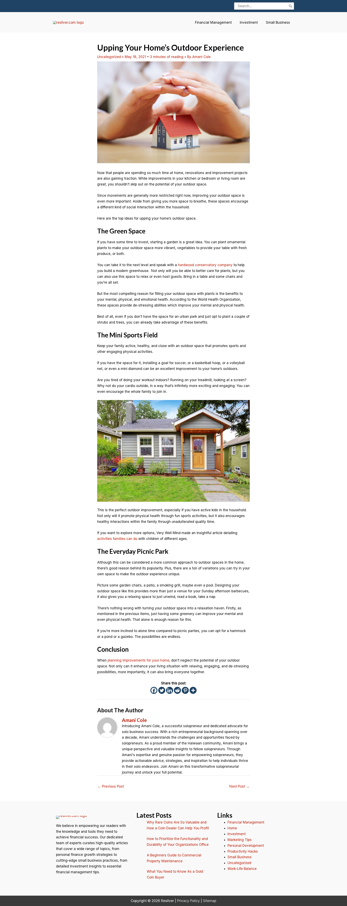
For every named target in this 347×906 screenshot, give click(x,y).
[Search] (291, 6)
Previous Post (111, 786)
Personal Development (246, 846)
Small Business (278, 22)
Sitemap (209, 901)
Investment (249, 22)
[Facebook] (153, 690)
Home (232, 828)
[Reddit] (177, 690)
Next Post (239, 786)
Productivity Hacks (243, 851)
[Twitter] (161, 690)
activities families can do (117, 539)
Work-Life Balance (242, 869)
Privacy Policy (188, 901)
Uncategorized (109, 57)
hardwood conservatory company (205, 265)
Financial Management (213, 22)
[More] (193, 690)
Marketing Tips (240, 840)
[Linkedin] (169, 690)
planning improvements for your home (138, 660)
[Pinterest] (185, 690)
